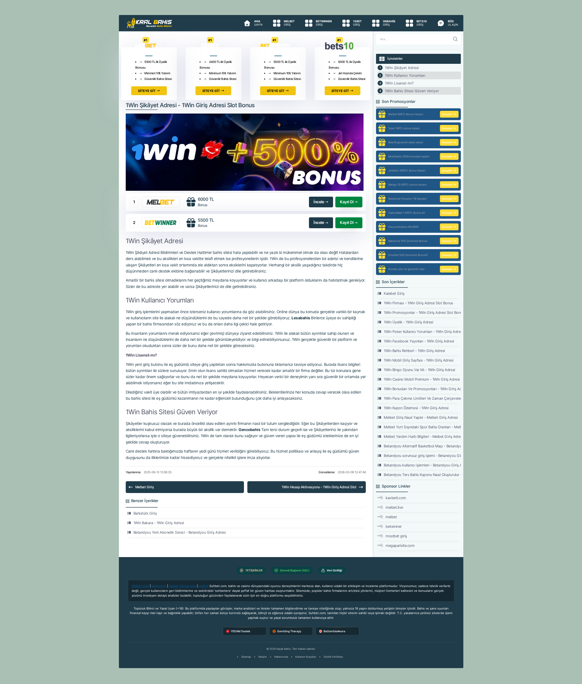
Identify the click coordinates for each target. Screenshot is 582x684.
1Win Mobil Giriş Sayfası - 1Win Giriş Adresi (418, 360)
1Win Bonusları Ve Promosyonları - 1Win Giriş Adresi (422, 389)
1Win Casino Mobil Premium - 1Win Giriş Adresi (421, 379)
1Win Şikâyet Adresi (402, 67)
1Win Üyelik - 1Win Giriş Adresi (408, 322)
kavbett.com (396, 498)
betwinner (394, 526)
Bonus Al (447, 114)
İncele (319, 202)
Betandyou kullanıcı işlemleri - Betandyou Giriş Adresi (422, 465)
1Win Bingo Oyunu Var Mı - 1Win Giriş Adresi (419, 369)
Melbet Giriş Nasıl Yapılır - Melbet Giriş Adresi (421, 417)
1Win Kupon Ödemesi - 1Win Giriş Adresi (416, 408)
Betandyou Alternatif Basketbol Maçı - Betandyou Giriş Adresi (422, 446)
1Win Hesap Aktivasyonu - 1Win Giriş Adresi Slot (319, 487)
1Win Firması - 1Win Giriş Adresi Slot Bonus (418, 303)
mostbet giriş (396, 536)
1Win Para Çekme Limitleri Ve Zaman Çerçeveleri (422, 398)
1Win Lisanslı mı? (399, 83)
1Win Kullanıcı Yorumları (405, 75)
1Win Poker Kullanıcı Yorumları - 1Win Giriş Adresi (422, 331)
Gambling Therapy (289, 631)
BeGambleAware (334, 631)
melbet (391, 517)
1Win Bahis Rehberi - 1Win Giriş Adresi (414, 350)
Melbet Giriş (144, 487)
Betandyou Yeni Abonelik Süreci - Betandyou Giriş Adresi (179, 532)
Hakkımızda (281, 656)
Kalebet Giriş (394, 293)
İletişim (262, 656)
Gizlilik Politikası (333, 656)
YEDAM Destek (240, 631)
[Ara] (455, 39)
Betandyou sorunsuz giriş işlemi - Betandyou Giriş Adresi (422, 455)
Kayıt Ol (346, 202)
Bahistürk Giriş (145, 513)
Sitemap (246, 656)
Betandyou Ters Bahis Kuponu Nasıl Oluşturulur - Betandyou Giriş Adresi (422, 474)
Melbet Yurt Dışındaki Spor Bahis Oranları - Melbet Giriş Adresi (422, 427)
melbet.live (394, 507)
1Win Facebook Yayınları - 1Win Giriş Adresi (419, 341)
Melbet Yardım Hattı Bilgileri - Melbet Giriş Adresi (422, 436)
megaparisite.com (400, 545)
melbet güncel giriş (182, 586)
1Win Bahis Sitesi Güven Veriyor (412, 91)
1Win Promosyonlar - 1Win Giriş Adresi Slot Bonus (422, 312)
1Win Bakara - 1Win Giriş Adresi (158, 522)
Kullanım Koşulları (305, 656)
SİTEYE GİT (147, 91)
